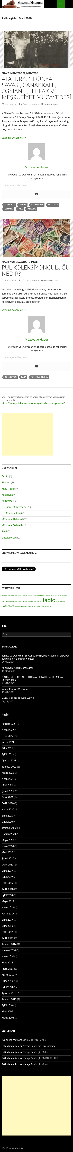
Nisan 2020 (8, 846)
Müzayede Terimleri (27, 262)
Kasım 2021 (8, 742)
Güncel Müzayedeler (13, 73)
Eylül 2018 (7, 895)
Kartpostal (37, 205)
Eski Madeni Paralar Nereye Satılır (19, 1046)
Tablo (49, 600)
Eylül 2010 (7, 1005)
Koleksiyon (8, 262)
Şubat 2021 (8, 791)
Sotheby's (8, 606)
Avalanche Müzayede (13, 1040)
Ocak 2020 (7, 865)
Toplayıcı (4, 595)
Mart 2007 (7, 1012)
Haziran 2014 (9, 950)
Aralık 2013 (8, 969)
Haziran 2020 (9, 834)
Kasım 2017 (8, 914)
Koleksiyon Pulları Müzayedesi (17, 668)
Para (20, 209)
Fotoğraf (10, 205)
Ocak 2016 (7, 932)
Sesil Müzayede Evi (21, 606)
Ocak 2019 (7, 883)
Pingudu (32, 209)
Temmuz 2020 (9, 828)
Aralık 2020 (8, 803)
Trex (43, 606)
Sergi (4, 532)
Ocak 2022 (7, 736)
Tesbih (57, 595)
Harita (23, 205)
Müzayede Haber (23, 4)
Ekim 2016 (7, 926)
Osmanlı (9, 209)
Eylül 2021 (7, 754)
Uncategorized (9, 538)
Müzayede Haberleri (12, 519)
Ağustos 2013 (9, 993)
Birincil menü (69, 4)
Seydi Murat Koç (11, 601)
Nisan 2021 (8, 779)
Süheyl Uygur (22, 601)
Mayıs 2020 (8, 840)
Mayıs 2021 (8, 773)
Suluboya (11, 595)
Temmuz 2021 (9, 767)
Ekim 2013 (7, 981)
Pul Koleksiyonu (39, 377)
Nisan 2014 (8, 956)
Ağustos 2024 (9, 724)
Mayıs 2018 (8, 901)
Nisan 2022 (8, 730)
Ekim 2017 (7, 920)
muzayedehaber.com (16, 185)
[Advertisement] (27, 434)
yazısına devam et (14, 137)
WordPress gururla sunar (12, 1148)
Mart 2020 (7, 852)
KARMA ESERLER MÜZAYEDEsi (18, 698)
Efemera (6, 483)
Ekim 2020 (7, 816)
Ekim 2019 (7, 871)
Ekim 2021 (7, 748)
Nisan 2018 (8, 907)
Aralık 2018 (8, 889)
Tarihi (52, 595)
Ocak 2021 (7, 797)
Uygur (39, 601)
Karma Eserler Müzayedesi (15, 689)
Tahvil (61, 595)
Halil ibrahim (48, 1046)
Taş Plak (30, 595)
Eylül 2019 (7, 877)
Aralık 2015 (8, 938)
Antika (5, 476)
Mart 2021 (7, 785)
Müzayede (32, 73)
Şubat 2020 (8, 858)
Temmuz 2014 (9, 944)
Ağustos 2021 (9, 761)
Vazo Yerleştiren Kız (34, 606)
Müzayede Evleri (13, 513)
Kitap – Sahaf (9, 489)
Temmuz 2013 (9, 999)
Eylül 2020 (7, 822)
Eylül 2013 (7, 987)
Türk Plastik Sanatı (21, 595)
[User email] (36, 194)
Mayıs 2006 (8, 1018)
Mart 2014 (7, 963)
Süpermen (48, 606)
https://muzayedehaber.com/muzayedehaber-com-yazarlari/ (33, 403)
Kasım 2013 (8, 975)
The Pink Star (60, 601)
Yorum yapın (51, 104)
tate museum (32, 601)
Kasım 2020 (8, 810)
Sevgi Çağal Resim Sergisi (41, 595)
